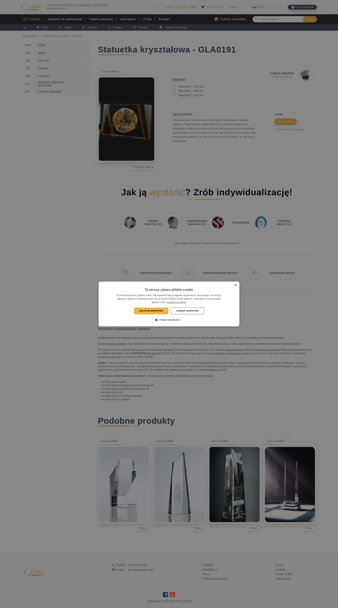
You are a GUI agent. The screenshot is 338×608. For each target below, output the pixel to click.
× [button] (235, 285)
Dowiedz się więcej (176, 302)
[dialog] (169, 303)
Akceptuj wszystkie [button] (151, 310)
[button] (169, 320)
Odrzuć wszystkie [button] (187, 310)
